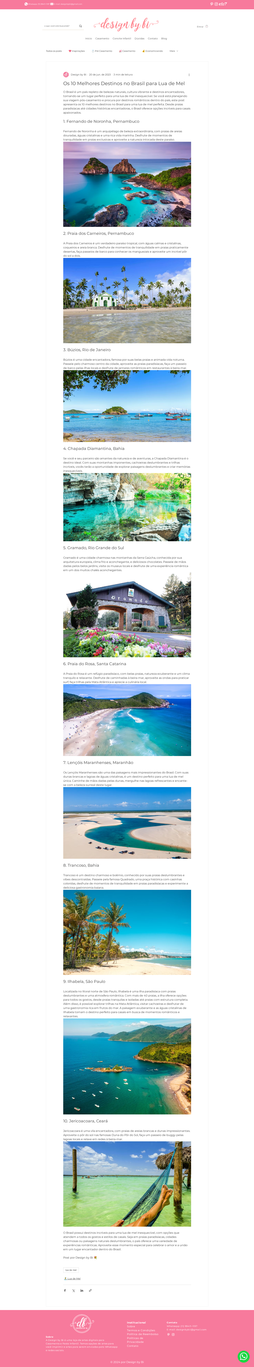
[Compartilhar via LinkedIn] (81, 1290)
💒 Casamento (127, 51)
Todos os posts (54, 51)
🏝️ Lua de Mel (72, 1278)
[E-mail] (51, 4)
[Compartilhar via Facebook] (65, 1290)
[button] (102, 38)
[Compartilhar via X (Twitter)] (73, 1290)
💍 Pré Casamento (102, 51)
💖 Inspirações (77, 51)
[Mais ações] (189, 75)
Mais (172, 51)
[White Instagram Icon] (216, 4)
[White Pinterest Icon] (212, 4)
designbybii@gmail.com (191, 1329)
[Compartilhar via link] (90, 1290)
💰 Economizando (152, 51)
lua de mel (71, 1270)
